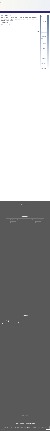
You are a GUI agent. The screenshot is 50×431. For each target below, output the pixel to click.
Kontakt (17, 423)
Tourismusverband (44, 57)
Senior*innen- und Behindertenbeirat (43, 47)
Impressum (22, 423)
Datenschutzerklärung (30, 423)
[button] (1, 12)
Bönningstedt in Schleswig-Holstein (13, 219)
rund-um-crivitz (43, 62)
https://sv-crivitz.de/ (5, 24)
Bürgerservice (44, 37)
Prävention (43, 30)
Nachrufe (43, 68)
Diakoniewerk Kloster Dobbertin (25, 319)
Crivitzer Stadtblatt (43, 21)
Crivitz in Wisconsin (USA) (37, 219)
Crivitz (5, 429)
